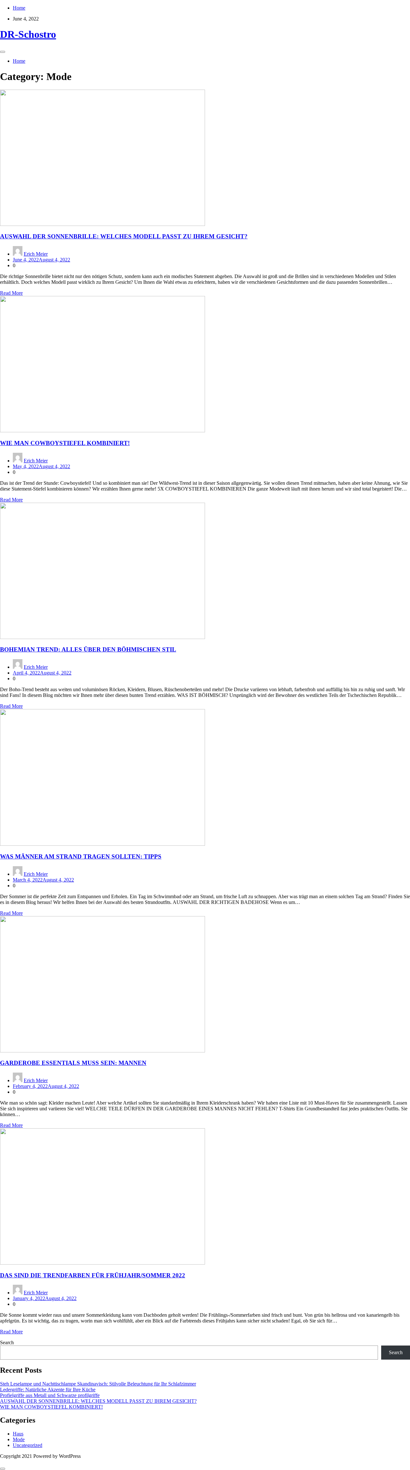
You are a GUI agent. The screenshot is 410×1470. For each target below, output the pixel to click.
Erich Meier (36, 254)
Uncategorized (27, 1445)
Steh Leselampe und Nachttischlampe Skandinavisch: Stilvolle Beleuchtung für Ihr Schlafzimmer (98, 1383)
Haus (18, 1433)
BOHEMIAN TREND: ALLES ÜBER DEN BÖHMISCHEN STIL (88, 649)
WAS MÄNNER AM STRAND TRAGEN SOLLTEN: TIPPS (80, 856)
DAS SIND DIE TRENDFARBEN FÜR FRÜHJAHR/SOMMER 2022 (92, 1275)
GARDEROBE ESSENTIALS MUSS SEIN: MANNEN (73, 1062)
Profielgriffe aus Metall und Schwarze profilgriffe (50, 1395)
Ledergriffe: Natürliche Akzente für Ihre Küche (47, 1389)
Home (19, 8)
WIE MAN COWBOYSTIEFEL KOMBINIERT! (65, 443)
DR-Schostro (28, 34)
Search (7, 1342)
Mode (19, 1439)
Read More (11, 293)
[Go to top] (2, 1469)
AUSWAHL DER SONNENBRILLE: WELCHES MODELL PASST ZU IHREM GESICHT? (124, 236)
